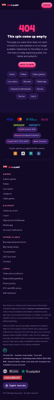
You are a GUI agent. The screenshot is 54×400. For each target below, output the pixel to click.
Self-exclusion (9, 293)
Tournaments (9, 251)
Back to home (27, 64)
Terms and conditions (13, 273)
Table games (8, 198)
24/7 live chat (9, 256)
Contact (7, 261)
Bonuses (27, 81)
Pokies (23, 74)
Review (40, 89)
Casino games (39, 74)
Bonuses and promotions (14, 242)
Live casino (12, 81)
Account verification (12, 230)
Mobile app (41, 81)
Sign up (46, 5)
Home (12, 74)
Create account (10, 210)
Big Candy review (11, 247)
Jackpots (7, 193)
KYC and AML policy (12, 288)
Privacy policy (9, 283)
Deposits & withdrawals (21, 89)
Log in (33, 96)
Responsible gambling (13, 278)
